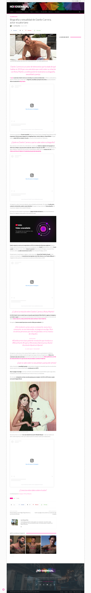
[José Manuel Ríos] (11, 26)
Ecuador (18, 498)
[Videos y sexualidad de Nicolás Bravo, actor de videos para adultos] (17, 544)
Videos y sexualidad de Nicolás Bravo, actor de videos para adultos (17, 551)
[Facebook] (72, 1)
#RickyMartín (17, 343)
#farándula (34, 343)
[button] (79, 11)
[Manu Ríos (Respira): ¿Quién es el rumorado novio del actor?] (48, 544)
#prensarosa (42, 343)
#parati (40, 345)
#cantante (26, 345)
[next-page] (13, 556)
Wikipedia (29, 493)
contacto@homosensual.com (48, 581)
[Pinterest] (80, 1)
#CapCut (26, 343)
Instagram (21, 493)
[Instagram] (74, 1)
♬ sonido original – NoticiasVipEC (32, 348)
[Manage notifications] (3, 589)
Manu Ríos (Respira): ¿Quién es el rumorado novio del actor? (48, 551)
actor (12, 77)
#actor (50, 343)
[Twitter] (75, 1)
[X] (21, 526)
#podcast (33, 345)
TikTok (25, 493)
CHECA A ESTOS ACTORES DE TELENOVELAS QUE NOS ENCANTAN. (25, 151)
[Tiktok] (50, 584)
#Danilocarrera (17, 340)
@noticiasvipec (32, 338)
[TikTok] (78, 1)
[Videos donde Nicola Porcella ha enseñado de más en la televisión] (33, 544)
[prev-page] (11, 556)
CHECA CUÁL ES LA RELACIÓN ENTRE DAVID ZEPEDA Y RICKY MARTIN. (29, 318)
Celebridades (13, 16)
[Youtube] (77, 1)
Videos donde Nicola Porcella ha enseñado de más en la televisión (33, 551)
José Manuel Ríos (16, 25)
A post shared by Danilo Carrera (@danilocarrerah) (32, 129)
